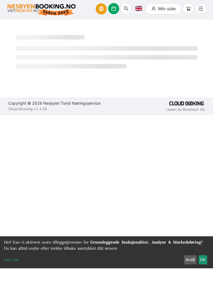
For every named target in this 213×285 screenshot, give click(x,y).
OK (203, 259)
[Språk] (138, 8)
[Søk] (126, 8)
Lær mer (11, 259)
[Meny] (200, 8)
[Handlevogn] (188, 8)
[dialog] (106, 252)
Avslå (190, 259)
